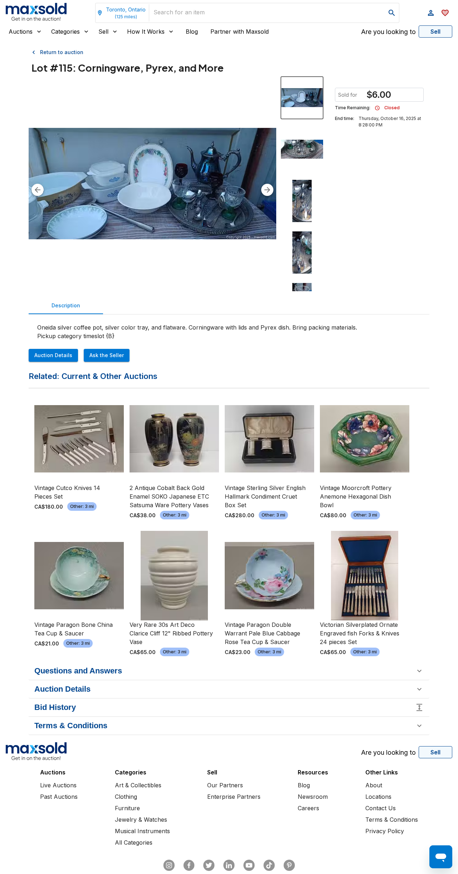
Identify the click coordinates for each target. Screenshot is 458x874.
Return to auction (61, 52)
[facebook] (189, 865)
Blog (192, 31)
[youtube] (249, 865)
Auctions (21, 31)
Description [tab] (66, 305)
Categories (65, 31)
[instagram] (168, 865)
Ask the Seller (106, 355)
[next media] (267, 190)
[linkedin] (229, 865)
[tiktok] (269, 865)
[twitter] (209, 865)
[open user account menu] (431, 13)
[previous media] (37, 190)
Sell (103, 31)
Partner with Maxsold (239, 31)
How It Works (146, 31)
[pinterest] (289, 865)
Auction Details (53, 355)
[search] (392, 13)
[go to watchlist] (445, 13)
